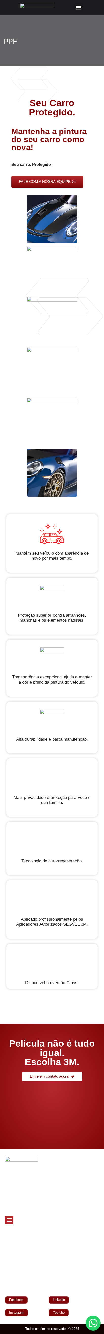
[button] (78, 7)
